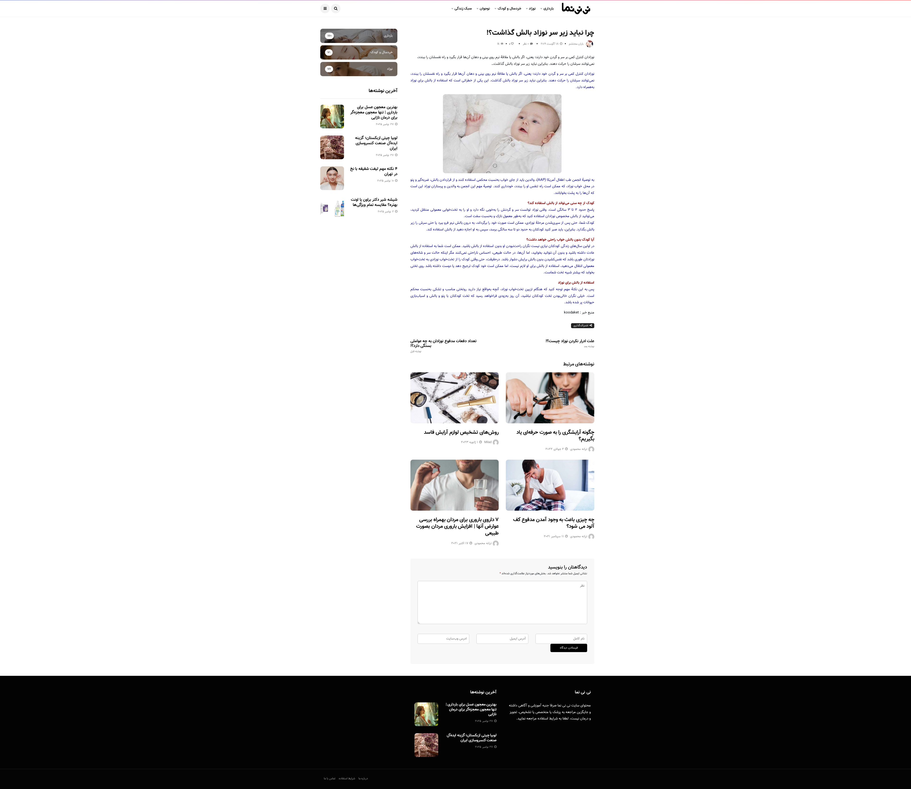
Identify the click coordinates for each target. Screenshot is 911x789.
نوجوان (485, 8)
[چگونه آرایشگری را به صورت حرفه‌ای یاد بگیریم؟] (550, 397)
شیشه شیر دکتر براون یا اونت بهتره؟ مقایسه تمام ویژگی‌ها (374, 202)
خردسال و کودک (509, 8)
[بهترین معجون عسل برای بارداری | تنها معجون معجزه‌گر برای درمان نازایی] (332, 116)
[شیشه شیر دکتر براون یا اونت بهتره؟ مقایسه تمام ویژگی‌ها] (332, 209)
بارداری (549, 8)
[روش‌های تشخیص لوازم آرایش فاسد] (454, 397)
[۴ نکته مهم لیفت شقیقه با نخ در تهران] (332, 178)
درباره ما (363, 778)
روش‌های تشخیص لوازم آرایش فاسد (461, 432)
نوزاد (532, 8)
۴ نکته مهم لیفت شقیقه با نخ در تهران (373, 171)
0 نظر (526, 44)
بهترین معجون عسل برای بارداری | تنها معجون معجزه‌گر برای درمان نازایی (373, 112)
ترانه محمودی (578, 449)
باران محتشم (576, 44)
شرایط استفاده (548, 718)
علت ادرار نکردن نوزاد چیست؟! (570, 343)
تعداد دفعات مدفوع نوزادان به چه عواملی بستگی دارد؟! (443, 346)
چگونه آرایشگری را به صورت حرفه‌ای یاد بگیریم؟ (555, 436)
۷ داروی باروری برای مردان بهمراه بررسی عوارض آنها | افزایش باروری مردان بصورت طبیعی (457, 526)
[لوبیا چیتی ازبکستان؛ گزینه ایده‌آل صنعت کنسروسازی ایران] (332, 147)
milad (488, 442)
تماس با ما (329, 778)
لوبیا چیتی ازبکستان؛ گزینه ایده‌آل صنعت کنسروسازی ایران (376, 143)
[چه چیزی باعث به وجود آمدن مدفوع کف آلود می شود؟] (550, 485)
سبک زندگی (463, 8)
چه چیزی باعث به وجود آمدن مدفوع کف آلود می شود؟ (553, 523)
